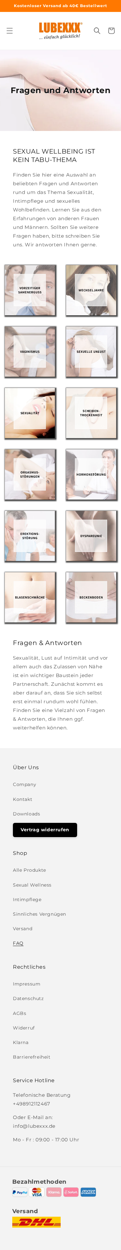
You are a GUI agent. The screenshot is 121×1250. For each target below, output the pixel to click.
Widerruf (24, 1028)
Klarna (21, 1042)
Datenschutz (28, 998)
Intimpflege (27, 899)
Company (24, 784)
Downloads (26, 814)
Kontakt (22, 799)
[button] (10, 31)
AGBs (19, 1013)
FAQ (18, 943)
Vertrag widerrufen (45, 830)
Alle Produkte (29, 870)
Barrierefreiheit (32, 1057)
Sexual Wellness (32, 885)
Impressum (26, 984)
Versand (22, 929)
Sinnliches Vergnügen (39, 914)
